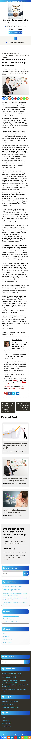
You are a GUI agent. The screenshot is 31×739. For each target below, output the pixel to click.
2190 (23, 386)
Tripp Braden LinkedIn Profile (11, 621)
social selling (22, 73)
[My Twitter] (13, 395)
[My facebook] (10, 395)
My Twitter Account (8, 619)
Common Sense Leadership (15, 20)
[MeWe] (18, 98)
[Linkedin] (12, 98)
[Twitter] (6, 98)
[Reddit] (9, 98)
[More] (27, 98)
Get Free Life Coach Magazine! (16, 42)
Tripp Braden (22, 69)
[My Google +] (6, 395)
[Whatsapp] (24, 98)
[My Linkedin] (17, 395)
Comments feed (7, 639)
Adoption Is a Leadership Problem (13, 586)
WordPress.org (7, 642)
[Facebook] (3, 98)
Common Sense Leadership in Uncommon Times (15, 603)
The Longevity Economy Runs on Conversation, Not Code (12, 590)
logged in (13, 552)
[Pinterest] (15, 98)
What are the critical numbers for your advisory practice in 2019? (15, 446)
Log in (4, 633)
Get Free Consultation (16, 33)
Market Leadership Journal (11, 616)
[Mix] (21, 98)
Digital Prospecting (12, 71)
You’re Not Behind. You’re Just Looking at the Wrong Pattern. (15, 599)
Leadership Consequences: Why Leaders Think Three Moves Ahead (15, 594)
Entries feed (6, 636)
